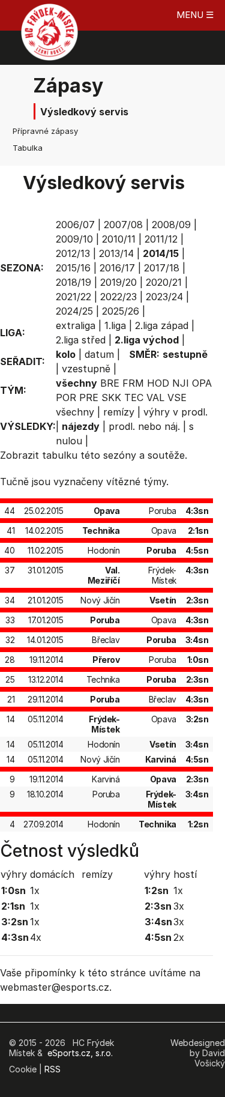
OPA (202, 383)
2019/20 (118, 282)
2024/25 (74, 311)
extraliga (75, 325)
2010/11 (119, 239)
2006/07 (75, 225)
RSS (52, 1069)
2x (178, 937)
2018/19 (73, 282)
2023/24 (164, 297)
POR (66, 397)
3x (178, 906)
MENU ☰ (195, 14)
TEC (133, 397)
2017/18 (161, 268)
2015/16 (73, 268)
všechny (75, 412)
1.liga (115, 325)
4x (35, 937)
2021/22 (73, 297)
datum (99, 354)
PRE (88, 397)
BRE (109, 383)
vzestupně (86, 369)
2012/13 (73, 253)
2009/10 (74, 239)
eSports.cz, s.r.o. (80, 1053)
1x (35, 890)
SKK (111, 397)
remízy (118, 412)
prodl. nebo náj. (144, 426)
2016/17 (117, 268)
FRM (133, 383)
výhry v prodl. (175, 412)
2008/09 (171, 225)
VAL (155, 397)
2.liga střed (81, 340)
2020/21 (164, 282)
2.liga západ (161, 325)
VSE (177, 397)
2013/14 (116, 253)
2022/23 (118, 297)
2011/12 (161, 239)
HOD (158, 383)
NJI (180, 383)
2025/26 (120, 311)
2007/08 (123, 225)
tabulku (59, 455)
